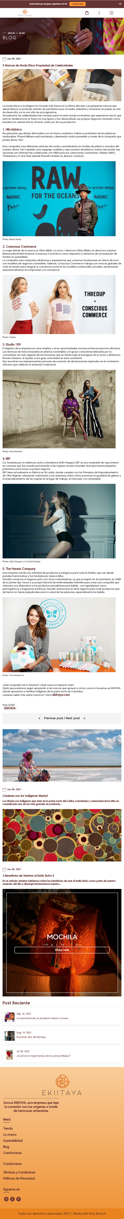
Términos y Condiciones (19, 1172)
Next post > (76, 718)
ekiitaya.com (61, 695)
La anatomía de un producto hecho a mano (42, 1018)
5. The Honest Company (19, 569)
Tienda (8, 1128)
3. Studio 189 (12, 344)
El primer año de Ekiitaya (31, 1037)
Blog (6, 1147)
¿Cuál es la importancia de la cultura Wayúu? (43, 1056)
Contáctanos (12, 1153)
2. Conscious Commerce (19, 246)
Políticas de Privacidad (19, 1178)
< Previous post (50, 718)
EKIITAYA (10, 708)
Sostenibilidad (13, 1141)
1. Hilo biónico (12, 129)
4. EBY (6, 459)
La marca (9, 1134)
